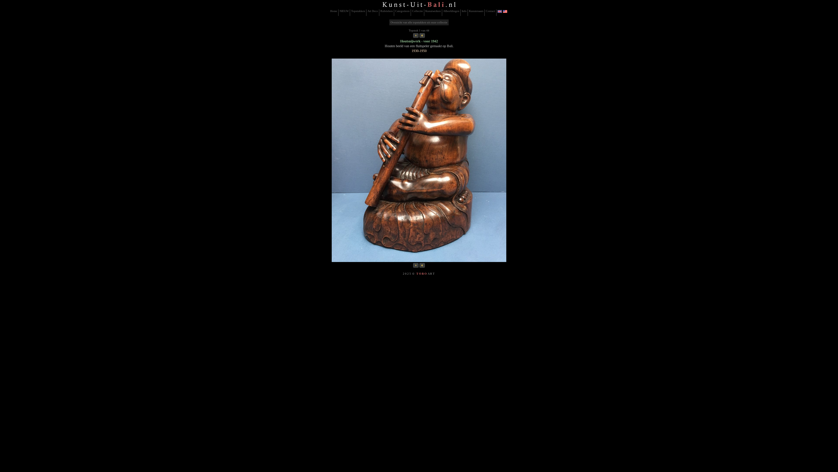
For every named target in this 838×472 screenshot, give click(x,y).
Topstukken (358, 11)
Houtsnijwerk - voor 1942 (419, 41)
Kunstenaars (476, 11)
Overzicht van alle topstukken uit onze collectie (419, 22)
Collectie (417, 11)
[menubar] (419, 12)
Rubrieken (386, 11)
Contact (490, 11)
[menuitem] (333, 12)
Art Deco (372, 11)
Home (333, 11)
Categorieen (402, 11)
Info (464, 11)
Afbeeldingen (451, 11)
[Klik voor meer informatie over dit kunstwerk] (419, 160)
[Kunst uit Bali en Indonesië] (419, 7)
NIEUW (344, 11)
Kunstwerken (433, 11)
